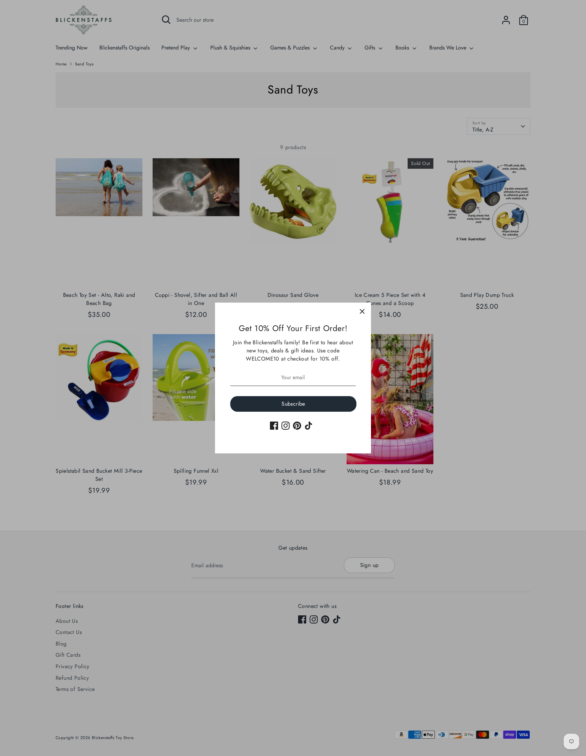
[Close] (362, 311)
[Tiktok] (309, 426)
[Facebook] (274, 426)
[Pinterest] (297, 426)
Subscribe (293, 404)
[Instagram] (285, 426)
